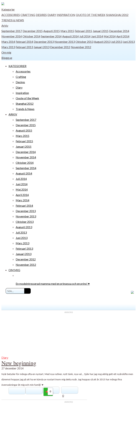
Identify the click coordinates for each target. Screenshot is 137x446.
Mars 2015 (67, 31)
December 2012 (60, 47)
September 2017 (11, 31)
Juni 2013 (129, 41)
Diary (51, 14)
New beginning (18, 363)
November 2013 (64, 41)
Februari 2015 (83, 31)
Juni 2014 (97, 36)
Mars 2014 (8, 41)
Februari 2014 (24, 41)
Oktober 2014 (31, 36)
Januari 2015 (100, 31)
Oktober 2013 (84, 41)
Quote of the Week (90, 14)
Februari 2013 (24, 47)
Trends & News (12, 20)
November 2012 (81, 47)
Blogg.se (6, 57)
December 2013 (44, 41)
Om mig (6, 52)
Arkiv (4, 25)
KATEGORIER (17, 66)
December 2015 (33, 31)
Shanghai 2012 (117, 14)
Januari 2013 (41, 47)
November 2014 (11, 36)
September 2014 (51, 36)
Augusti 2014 (70, 36)
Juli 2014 (84, 36)
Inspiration (66, 14)
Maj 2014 (110, 36)
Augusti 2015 (51, 31)
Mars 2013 (8, 47)
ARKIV (13, 114)
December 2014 (119, 31)
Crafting (28, 14)
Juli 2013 (116, 41)
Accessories (10, 14)
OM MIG (14, 270)
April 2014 (122, 36)
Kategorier (8, 9)
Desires (41, 14)
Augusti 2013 (102, 41)
